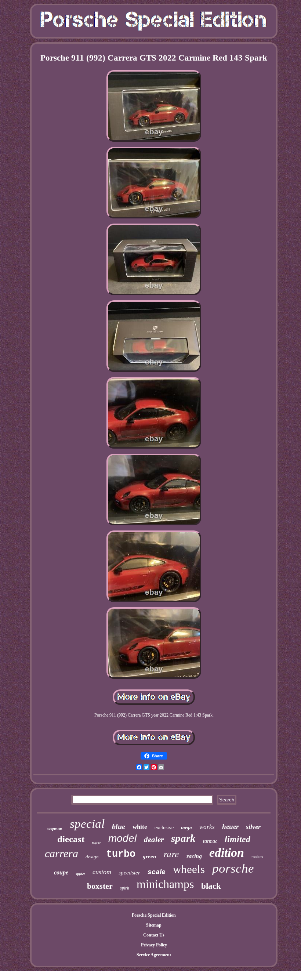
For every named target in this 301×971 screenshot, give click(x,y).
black (211, 886)
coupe (61, 872)
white (140, 826)
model (122, 838)
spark (183, 838)
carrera (61, 853)
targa (186, 827)
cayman (54, 828)
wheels (189, 869)
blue (118, 826)
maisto (257, 856)
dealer (154, 839)
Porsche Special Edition (154, 915)
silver (253, 826)
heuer (230, 826)
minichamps (165, 884)
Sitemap (154, 925)
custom (102, 872)
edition (226, 852)
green (149, 856)
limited (237, 839)
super (96, 842)
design (92, 856)
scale (157, 872)
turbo (120, 854)
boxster (100, 886)
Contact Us (153, 935)
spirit (124, 888)
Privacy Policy (154, 945)
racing (194, 856)
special (87, 823)
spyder (80, 874)
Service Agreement (154, 954)
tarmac (210, 841)
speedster (129, 873)
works (207, 826)
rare (171, 853)
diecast (70, 839)
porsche (233, 868)
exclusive (164, 827)
